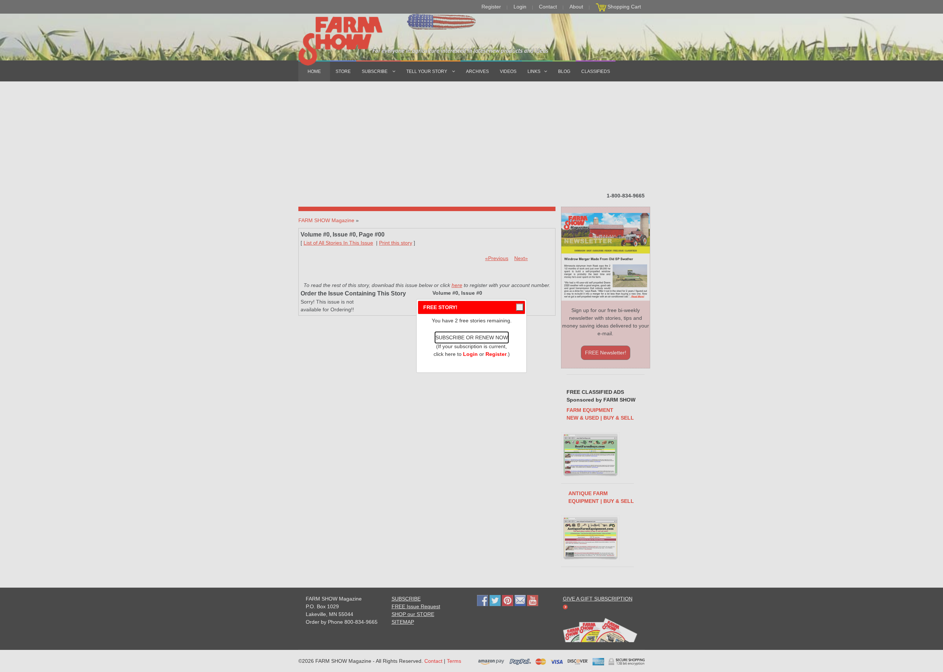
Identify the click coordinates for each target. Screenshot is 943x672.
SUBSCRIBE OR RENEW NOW (471, 337)
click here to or (470, 354)
